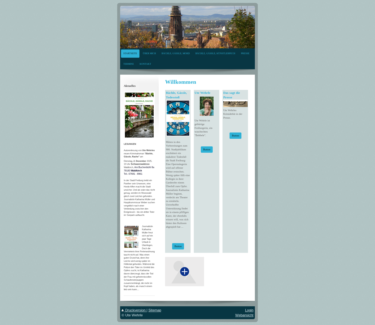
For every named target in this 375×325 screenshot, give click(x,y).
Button (178, 246)
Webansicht (244, 315)
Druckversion (135, 310)
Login (249, 310)
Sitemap (154, 310)
